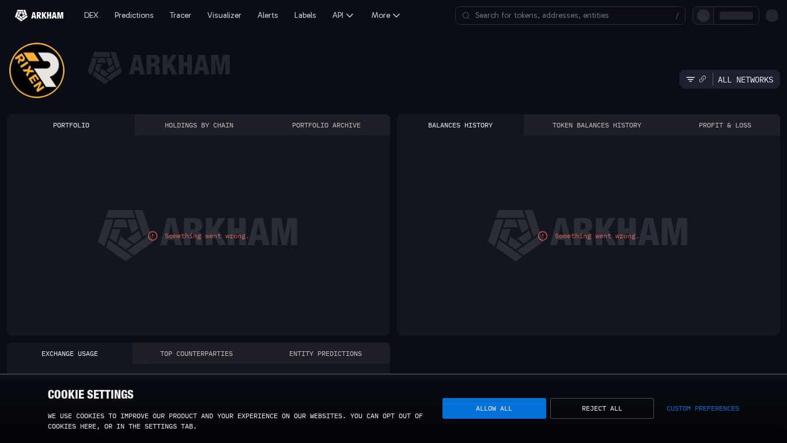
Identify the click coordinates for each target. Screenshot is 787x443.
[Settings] (772, 15)
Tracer (180, 15)
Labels (305, 15)
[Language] (752, 15)
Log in (644, 15)
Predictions (134, 15)
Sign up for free (701, 15)
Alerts (268, 15)
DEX (91, 15)
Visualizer (224, 15)
